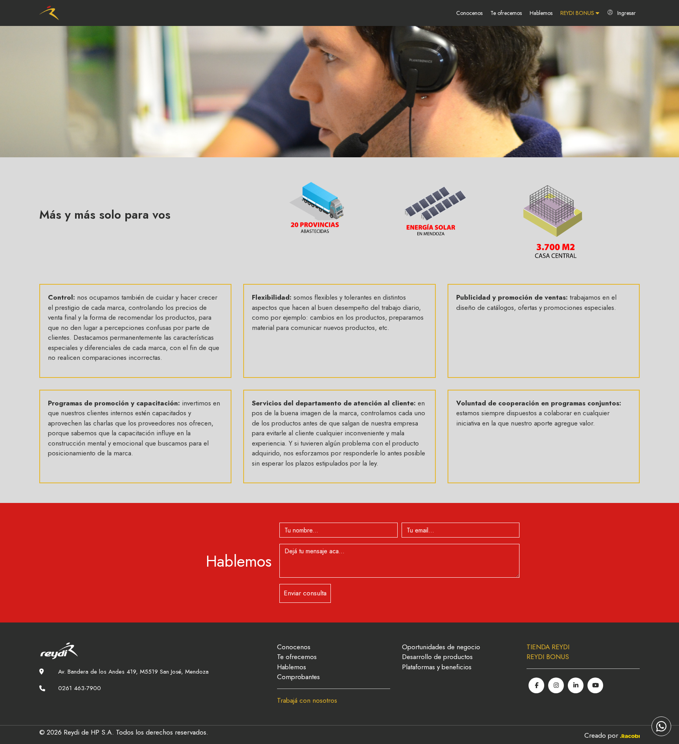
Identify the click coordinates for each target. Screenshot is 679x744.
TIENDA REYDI (548, 647)
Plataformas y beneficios (437, 667)
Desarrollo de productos (437, 656)
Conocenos (469, 13)
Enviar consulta (305, 593)
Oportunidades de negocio (441, 647)
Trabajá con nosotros (307, 700)
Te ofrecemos (506, 13)
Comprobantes (298, 676)
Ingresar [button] (626, 13)
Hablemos (541, 13)
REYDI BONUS (578, 13)
